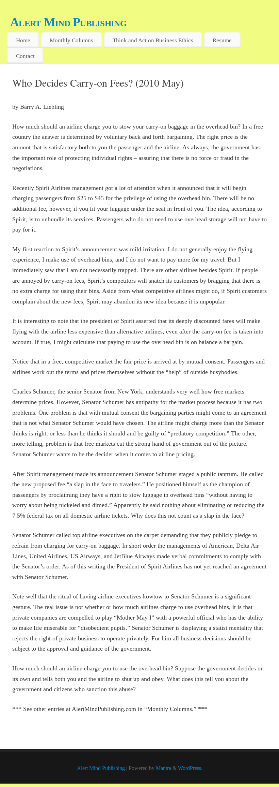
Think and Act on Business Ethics (153, 40)
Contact (25, 56)
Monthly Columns (71, 40)
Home (23, 40)
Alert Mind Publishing (68, 22)
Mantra (163, 768)
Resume (222, 40)
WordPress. (190, 768)
